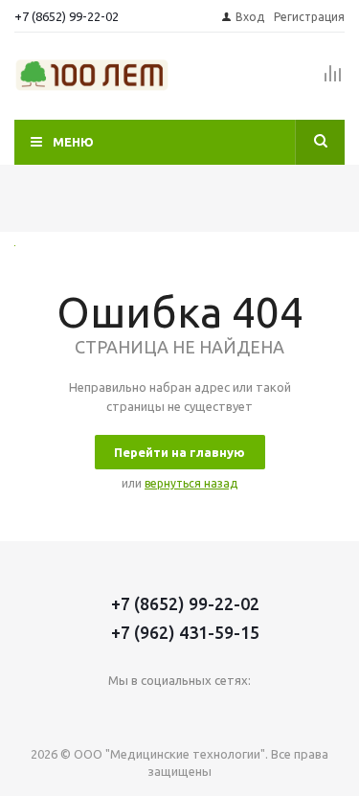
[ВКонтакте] (121, 712)
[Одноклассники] (160, 712)
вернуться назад (191, 483)
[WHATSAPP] (239, 712)
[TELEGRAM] (199, 712)
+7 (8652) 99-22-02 (66, 16)
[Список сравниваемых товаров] (333, 81)
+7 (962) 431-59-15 (185, 632)
